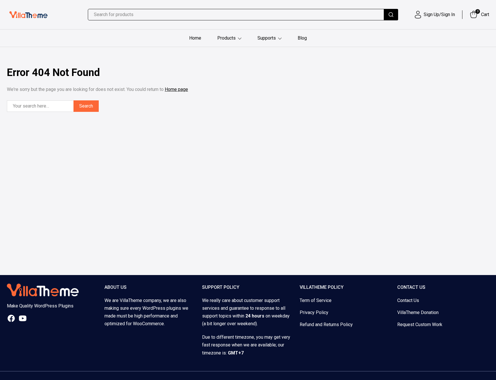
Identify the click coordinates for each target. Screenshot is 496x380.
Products (226, 38)
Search (86, 106)
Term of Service (316, 300)
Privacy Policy (314, 312)
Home (195, 38)
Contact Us (408, 300)
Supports (266, 38)
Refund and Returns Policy (326, 324)
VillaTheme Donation (418, 312)
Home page (176, 89)
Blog (302, 38)
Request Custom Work (419, 324)
